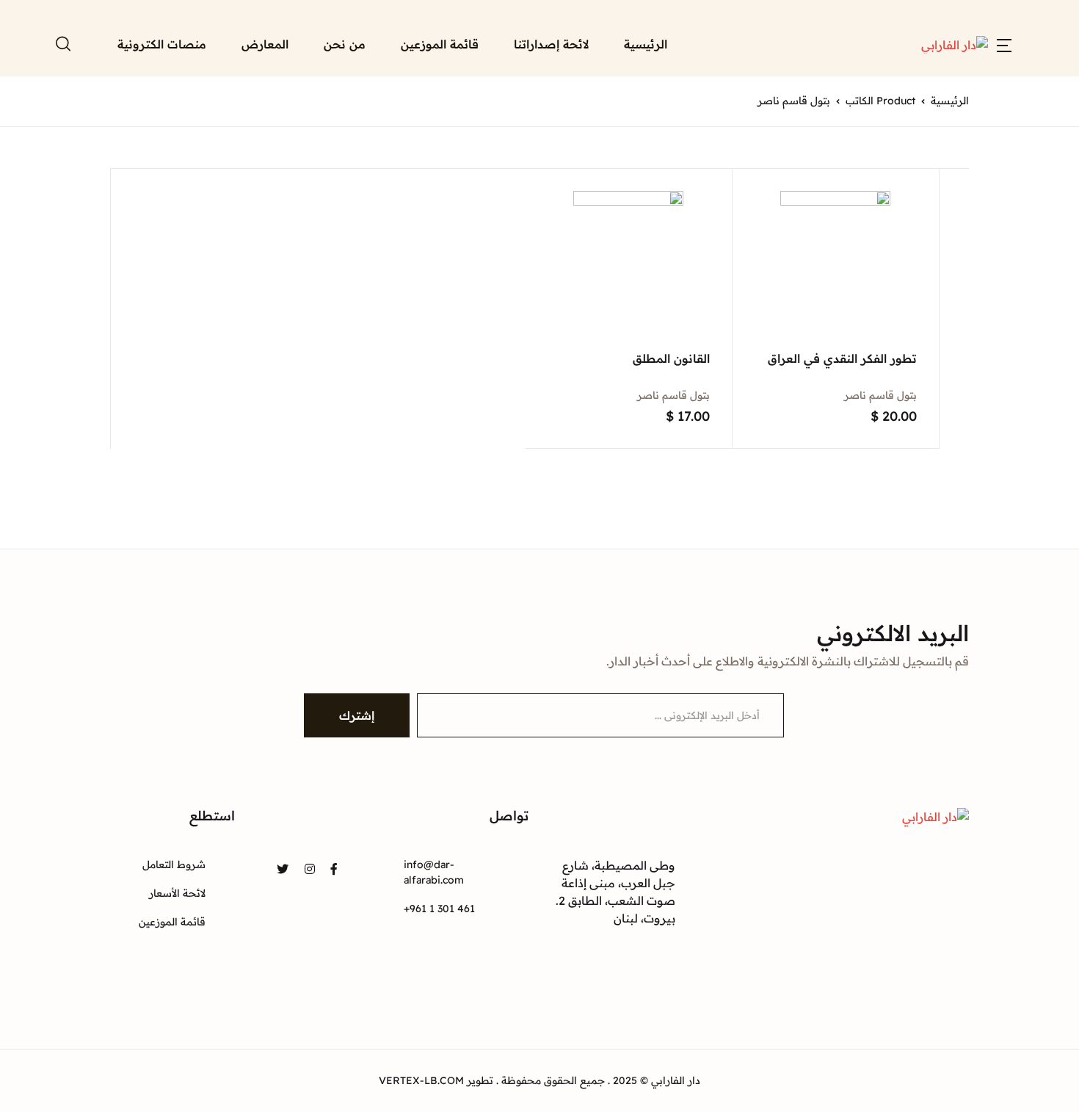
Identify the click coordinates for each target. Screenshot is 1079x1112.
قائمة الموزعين (440, 44)
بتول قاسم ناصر (880, 395)
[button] (1004, 44)
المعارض (264, 44)
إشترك (356, 715)
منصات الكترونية (161, 44)
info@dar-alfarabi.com (434, 872)
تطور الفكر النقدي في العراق (842, 358)
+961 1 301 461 (439, 908)
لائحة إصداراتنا (551, 44)
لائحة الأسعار (177, 893)
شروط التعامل (174, 864)
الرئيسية (645, 44)
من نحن (345, 44)
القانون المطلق (671, 358)
